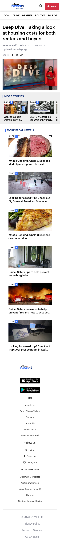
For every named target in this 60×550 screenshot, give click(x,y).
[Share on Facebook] (12, 55)
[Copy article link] (21, 55)
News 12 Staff (9, 45)
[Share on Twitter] (17, 55)
